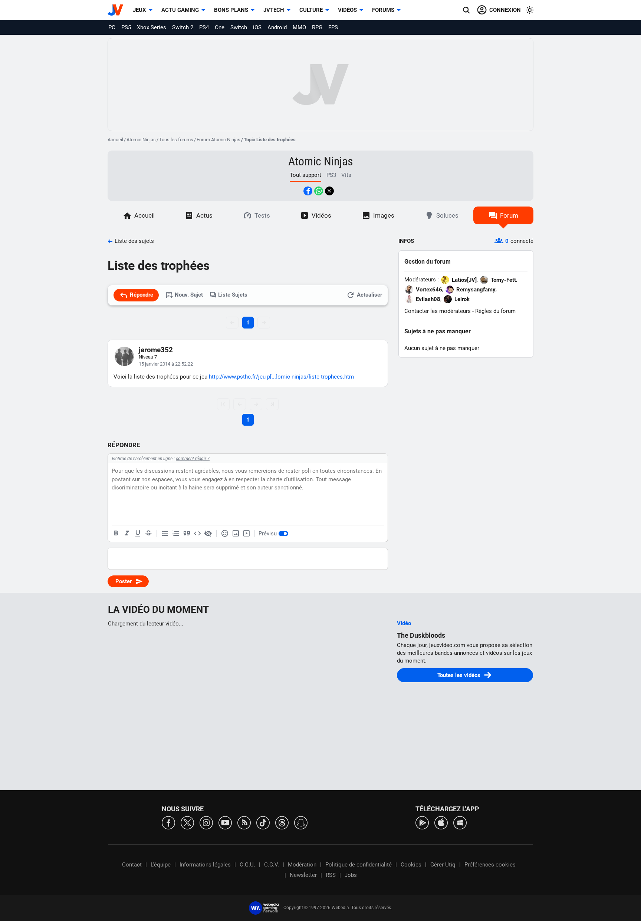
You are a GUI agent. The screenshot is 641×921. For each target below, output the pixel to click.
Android (277, 27)
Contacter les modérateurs (437, 311)
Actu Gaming (180, 10)
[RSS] (244, 822)
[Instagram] (206, 822)
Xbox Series (151, 27)
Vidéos (347, 10)
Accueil (115, 139)
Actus (204, 215)
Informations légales (205, 864)
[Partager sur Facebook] (307, 190)
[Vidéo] (246, 533)
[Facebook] (168, 822)
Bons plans (231, 10)
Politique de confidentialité (358, 864)
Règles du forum (495, 311)
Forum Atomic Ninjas (218, 139)
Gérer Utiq (443, 864)
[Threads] (282, 822)
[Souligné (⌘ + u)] (137, 533)
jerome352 (156, 350)
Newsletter (303, 875)
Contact (132, 864)
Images (383, 215)
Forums (383, 10)
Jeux (139, 10)
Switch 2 (182, 27)
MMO (299, 27)
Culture (311, 10)
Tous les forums (176, 139)
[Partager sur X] (329, 190)
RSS (331, 875)
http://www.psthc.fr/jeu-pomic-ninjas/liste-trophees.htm (281, 376)
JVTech (273, 10)
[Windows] (460, 822)
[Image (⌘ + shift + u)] (235, 533)
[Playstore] (422, 822)
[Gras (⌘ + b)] (116, 533)
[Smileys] (224, 533)
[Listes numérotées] (175, 533)
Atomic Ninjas (141, 139)
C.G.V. (271, 864)
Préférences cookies (490, 864)
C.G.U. (247, 864)
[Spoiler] (208, 533)
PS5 (126, 27)
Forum (509, 215)
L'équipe (161, 864)
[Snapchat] (301, 822)
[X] (187, 822)
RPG (317, 27)
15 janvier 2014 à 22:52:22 (166, 364)
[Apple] (441, 822)
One (219, 27)
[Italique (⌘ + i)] (126, 533)
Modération (302, 864)
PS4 (204, 27)
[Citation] (186, 533)
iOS (257, 27)
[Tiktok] (263, 822)
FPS (333, 27)
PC (111, 27)
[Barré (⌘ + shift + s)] (148, 533)
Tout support (305, 175)
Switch (238, 27)
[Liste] (165, 533)
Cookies (411, 864)
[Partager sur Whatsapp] (318, 190)
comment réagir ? (193, 458)
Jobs (351, 875)
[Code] (197, 533)
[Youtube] (225, 822)
